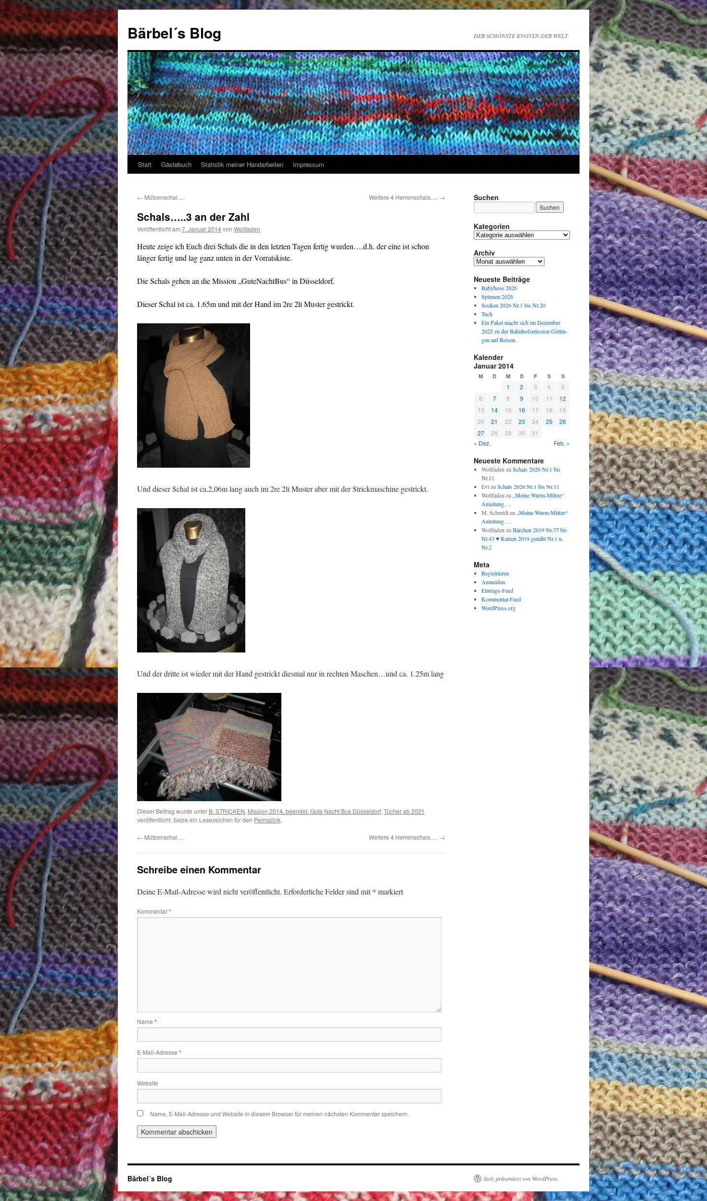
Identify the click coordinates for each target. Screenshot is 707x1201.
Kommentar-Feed (501, 599)
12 (562, 398)
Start (145, 164)
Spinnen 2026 (497, 296)
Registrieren (495, 573)
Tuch (486, 314)
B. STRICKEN (227, 811)
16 (521, 410)
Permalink (267, 820)
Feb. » (562, 443)
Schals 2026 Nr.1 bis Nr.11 (528, 486)
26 (562, 421)
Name (147, 1021)
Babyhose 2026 (499, 288)
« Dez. (482, 443)
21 (494, 421)
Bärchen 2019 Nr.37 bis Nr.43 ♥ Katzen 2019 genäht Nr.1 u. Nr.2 (524, 538)
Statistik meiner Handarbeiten (242, 164)
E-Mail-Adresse (159, 1052)
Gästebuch (176, 164)
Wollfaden (247, 229)
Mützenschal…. (161, 197)
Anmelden (493, 582)
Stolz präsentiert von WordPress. (521, 1178)
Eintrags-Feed (497, 590)
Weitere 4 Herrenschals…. (407, 197)
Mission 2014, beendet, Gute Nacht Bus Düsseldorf (314, 811)
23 (521, 421)
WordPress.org (498, 608)
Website (147, 1083)
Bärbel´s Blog (174, 32)
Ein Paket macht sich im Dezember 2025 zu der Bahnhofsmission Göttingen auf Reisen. (524, 331)
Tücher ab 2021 (404, 811)
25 (549, 421)
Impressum (308, 164)
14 (494, 410)
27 (481, 433)
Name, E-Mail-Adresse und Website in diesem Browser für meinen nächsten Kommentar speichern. (279, 1114)
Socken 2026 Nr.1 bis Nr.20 (513, 305)
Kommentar (154, 911)
